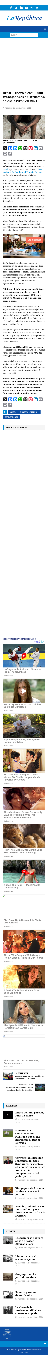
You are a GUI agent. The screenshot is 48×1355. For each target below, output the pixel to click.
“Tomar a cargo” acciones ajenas (25, 1257)
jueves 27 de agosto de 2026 (30, 1180)
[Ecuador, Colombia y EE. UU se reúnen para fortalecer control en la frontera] (8, 1209)
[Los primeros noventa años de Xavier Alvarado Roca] (8, 1240)
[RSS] (37, 7)
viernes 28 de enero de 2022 (18, 108)
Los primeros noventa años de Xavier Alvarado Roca (29, 1241)
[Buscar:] (24, 35)
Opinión (10, 1231)
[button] (44, 29)
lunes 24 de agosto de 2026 (30, 1248)
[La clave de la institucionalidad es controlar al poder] (8, 1310)
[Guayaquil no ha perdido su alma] (8, 1277)
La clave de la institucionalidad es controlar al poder (28, 1310)
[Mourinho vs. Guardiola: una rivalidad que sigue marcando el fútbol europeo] (8, 1133)
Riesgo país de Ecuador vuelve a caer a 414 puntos (29, 1191)
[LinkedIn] (21, 7)
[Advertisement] (24, 63)
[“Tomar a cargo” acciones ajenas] (8, 1258)
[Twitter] (16, 7)
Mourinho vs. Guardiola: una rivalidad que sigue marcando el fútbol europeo (27, 1136)
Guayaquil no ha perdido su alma (25, 1276)
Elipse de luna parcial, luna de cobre (29, 1114)
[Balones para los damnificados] (8, 1294)
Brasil (5, 169)
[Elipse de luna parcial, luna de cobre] (8, 1115)
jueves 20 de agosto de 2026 (30, 1299)
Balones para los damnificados (25, 1293)
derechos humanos (29, 412)
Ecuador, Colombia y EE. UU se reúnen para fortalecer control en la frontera (30, 1211)
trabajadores (11, 417)
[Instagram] (31, 7)
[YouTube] (26, 7)
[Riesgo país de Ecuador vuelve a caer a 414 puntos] (8, 1191)
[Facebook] (11, 7)
